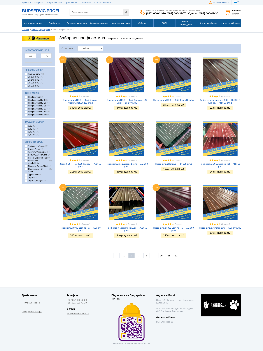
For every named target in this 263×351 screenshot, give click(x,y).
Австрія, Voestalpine (37, 152)
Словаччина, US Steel (35, 170)
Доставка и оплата (102, 3)
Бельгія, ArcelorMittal (37, 155)
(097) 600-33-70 (176, 13)
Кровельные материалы (33, 3)
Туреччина (33, 175)
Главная (25, 30)
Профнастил (34, 97)
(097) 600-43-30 (208, 13)
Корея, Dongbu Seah (37, 158)
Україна (31, 177)
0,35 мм (31, 126)
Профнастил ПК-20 (37, 115)
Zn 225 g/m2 (33, 83)
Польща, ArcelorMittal (38, 166)
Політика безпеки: (31, 303)
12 (176, 255)
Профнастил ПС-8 (36, 100)
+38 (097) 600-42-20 (77, 303)
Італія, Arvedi (34, 149)
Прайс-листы (71, 3)
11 (169, 255)
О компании (85, 3)
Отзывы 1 (85, 96)
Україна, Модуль (36, 181)
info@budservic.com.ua (78, 313)
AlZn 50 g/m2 (34, 74)
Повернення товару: (32, 311)
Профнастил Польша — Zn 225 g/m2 (173, 164)
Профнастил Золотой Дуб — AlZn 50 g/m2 (220, 228)
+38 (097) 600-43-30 (77, 300)
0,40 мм (31, 129)
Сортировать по (68, 48)
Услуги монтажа (54, 3)
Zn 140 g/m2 (33, 80)
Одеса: (193, 13)
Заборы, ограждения (41, 30)
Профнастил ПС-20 (37, 112)
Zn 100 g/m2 (33, 77)
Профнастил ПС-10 (37, 103)
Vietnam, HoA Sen (36, 146)
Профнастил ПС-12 (37, 106)
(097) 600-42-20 (156, 13)
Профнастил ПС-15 (37, 109)
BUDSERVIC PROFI (40, 10)
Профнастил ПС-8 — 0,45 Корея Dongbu (173, 100)
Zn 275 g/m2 (33, 86)
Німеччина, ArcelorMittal (33, 162)
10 (161, 255)
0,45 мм (31, 132)
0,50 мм (31, 135)
